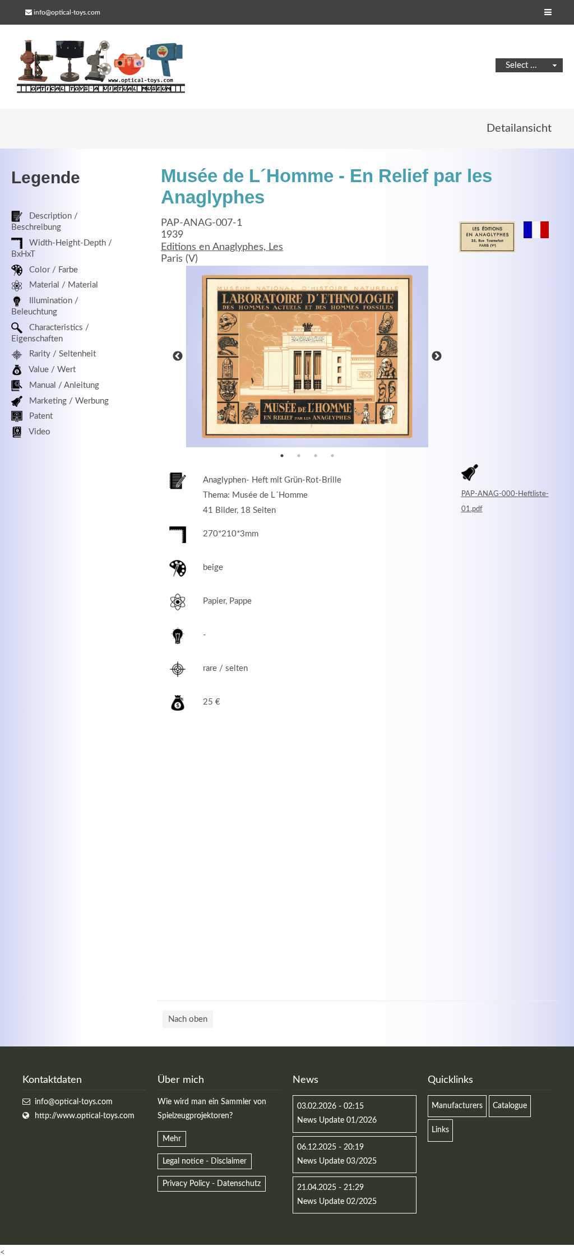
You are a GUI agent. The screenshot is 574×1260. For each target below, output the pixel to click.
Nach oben (187, 1019)
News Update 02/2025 (337, 1202)
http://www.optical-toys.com (85, 1116)
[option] (307, 356)
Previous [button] (177, 356)
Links (440, 1130)
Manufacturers (457, 1106)
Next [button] (436, 356)
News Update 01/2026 (337, 1120)
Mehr (172, 1139)
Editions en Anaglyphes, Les (222, 247)
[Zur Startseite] (101, 67)
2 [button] (298, 455)
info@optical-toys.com (67, 12)
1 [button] (282, 455)
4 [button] (332, 455)
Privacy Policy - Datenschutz (212, 1184)
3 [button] (315, 455)
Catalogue (510, 1106)
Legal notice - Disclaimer (205, 1161)
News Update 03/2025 (337, 1161)
